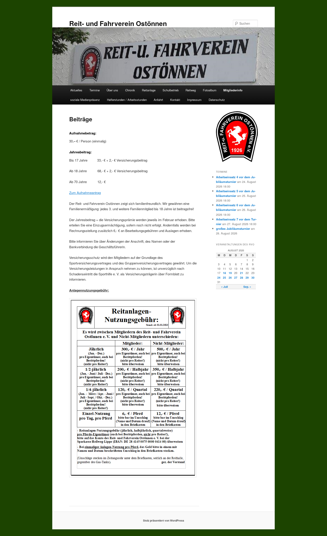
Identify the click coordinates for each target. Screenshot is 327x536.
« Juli (224, 287)
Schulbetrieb (171, 90)
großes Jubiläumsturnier (233, 228)
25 (224, 278)
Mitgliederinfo (232, 90)
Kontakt (175, 100)
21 (241, 273)
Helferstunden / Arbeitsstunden (127, 100)
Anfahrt (158, 100)
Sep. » (247, 287)
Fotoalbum (209, 90)
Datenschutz (217, 100)
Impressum (194, 100)
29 (247, 278)
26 (230, 278)
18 (224, 273)
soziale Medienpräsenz (85, 100)
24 (218, 278)
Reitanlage (148, 90)
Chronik (130, 90)
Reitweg (191, 90)
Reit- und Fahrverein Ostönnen (118, 23)
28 (241, 278)
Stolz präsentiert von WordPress (163, 520)
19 (230, 273)
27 (235, 278)
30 (252, 278)
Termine (94, 90)
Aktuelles (76, 90)
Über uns (112, 90)
